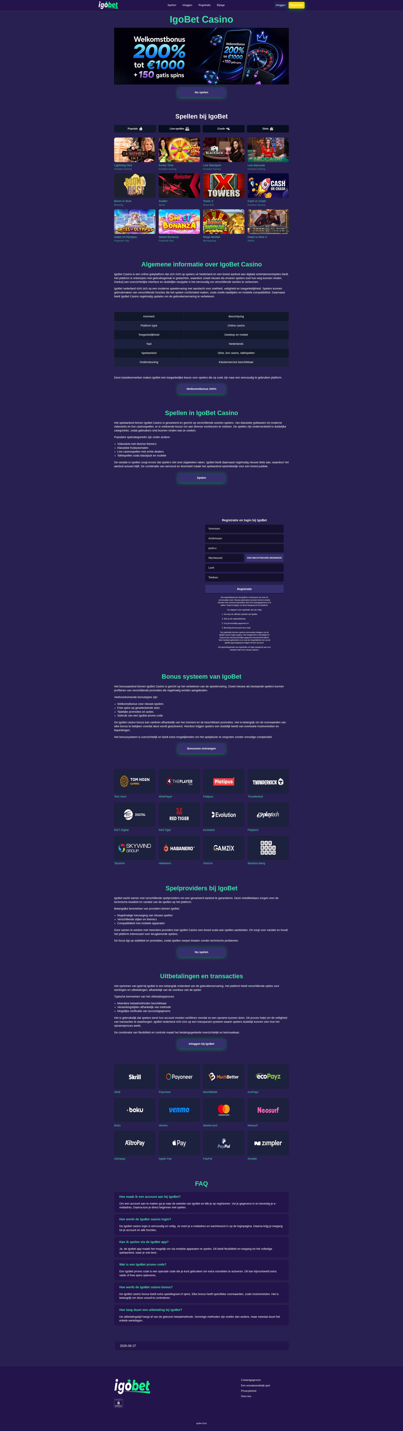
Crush (221, 128)
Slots (265, 128)
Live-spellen (177, 128)
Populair (133, 128)
